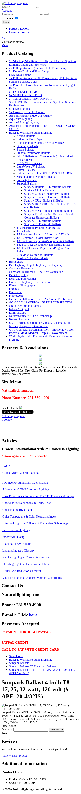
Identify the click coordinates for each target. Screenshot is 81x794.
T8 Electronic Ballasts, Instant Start (37, 237)
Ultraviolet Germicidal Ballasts (35, 254)
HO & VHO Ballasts (29, 163)
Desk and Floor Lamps (22, 278)
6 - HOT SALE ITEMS (23, 91)
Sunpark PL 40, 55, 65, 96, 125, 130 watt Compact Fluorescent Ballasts (48, 215)
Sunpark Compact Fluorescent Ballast (46, 193)
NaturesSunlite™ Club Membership (30, 316)
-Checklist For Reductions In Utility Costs (26, 503)
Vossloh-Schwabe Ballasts (32, 258)
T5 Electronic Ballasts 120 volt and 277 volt (43, 234)
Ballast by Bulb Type (29, 139)
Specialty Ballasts (27, 180)
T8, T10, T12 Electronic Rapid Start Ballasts (43, 244)
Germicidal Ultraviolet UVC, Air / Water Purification (40, 299)
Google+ (7, 419)
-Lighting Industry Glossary (18, 550)
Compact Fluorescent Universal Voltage (40, 142)
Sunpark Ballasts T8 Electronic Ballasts (47, 186)
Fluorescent (16, 295)
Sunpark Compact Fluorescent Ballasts (47, 197)
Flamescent (15, 292)
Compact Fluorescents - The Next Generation (36, 271)
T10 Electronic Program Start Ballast (38, 227)
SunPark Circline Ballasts (39, 190)
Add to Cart (56, 729)
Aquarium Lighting (20, 119)
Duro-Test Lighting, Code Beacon (29, 282)
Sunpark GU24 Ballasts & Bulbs (43, 200)
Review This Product (14, 755)
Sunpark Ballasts (27, 183)
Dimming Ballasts (27, 146)
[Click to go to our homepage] (15, 3)
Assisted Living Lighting (24, 122)
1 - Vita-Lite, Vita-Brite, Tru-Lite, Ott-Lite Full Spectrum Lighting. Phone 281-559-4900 (42, 63)
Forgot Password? (20, 28)
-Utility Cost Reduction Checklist (21, 570)
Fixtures (14, 288)
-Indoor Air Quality (13, 537)
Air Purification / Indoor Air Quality (30, 115)
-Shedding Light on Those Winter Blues (25, 564)
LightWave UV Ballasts (31, 166)
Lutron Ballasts (26, 170)
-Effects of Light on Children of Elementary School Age (35, 523)
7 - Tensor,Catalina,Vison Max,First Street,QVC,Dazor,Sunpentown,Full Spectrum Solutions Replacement (42, 102)
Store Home (16, 656)
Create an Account (20, 32)
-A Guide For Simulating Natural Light (25, 482)
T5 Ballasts (23, 231)
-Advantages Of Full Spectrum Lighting (25, 489)
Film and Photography (22, 285)
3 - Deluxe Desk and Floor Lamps (29, 71)
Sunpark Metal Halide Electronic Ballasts (48, 210)
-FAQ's (6, 466)
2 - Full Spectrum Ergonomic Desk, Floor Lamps (38, 68)
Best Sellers (16, 261)
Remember (8, 18)
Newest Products (19, 319)
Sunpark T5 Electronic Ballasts (42, 220)
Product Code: (17, 779)
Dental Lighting (18, 275)
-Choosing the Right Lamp (17, 509)
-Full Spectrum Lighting (16, 530)
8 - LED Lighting (19, 108)
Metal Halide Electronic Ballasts (36, 176)
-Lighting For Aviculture (16, 543)
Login (6, 22)
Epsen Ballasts (25, 149)
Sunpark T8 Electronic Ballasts (42, 224)
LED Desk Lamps (20, 74)
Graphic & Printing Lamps (25, 305)
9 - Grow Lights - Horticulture (27, 112)
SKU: (12, 782)
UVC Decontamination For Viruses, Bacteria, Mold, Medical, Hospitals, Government (40, 324)
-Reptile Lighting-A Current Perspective (25, 557)
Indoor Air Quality (20, 309)
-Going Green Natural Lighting (20, 472)
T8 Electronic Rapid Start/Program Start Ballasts (45, 241)
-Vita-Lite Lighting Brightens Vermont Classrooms (32, 577)
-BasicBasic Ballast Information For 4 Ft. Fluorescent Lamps (38, 496)
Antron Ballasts (26, 136)
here (33, 614)
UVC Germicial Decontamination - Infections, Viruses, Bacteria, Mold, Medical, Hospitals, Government (41, 331)
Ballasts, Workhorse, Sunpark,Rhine (30, 132)
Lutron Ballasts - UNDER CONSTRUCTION (45, 173)
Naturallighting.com (13, 416)
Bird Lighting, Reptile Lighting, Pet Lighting (35, 265)
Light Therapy (17, 312)
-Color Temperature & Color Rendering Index (29, 516)
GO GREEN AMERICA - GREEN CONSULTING (40, 302)
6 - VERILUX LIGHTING (25, 95)
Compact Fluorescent (21, 268)
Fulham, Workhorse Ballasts (33, 153)
